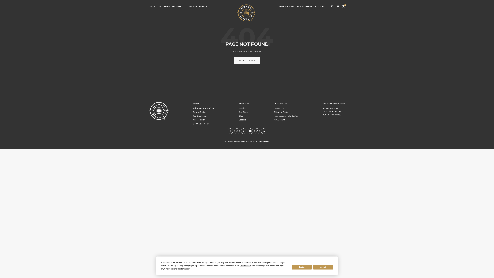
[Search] (332, 6)
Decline (302, 267)
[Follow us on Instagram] (237, 131)
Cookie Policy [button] (245, 266)
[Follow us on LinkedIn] (263, 131)
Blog (241, 116)
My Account (279, 120)
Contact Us (279, 108)
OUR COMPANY (304, 6)
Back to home (247, 60)
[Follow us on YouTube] (250, 131)
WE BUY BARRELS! (198, 6)
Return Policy (199, 112)
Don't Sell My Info (201, 124)
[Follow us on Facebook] (230, 131)
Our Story (243, 112)
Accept (323, 267)
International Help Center (286, 116)
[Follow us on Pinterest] (243, 131)
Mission (242, 108)
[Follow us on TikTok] (257, 131)
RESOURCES (321, 6)
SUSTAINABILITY (286, 6)
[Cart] (343, 6)
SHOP (152, 6)
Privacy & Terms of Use (203, 108)
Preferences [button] (183, 269)
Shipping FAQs (281, 112)
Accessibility (199, 120)
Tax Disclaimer (200, 116)
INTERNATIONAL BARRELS (172, 6)
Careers (242, 120)
